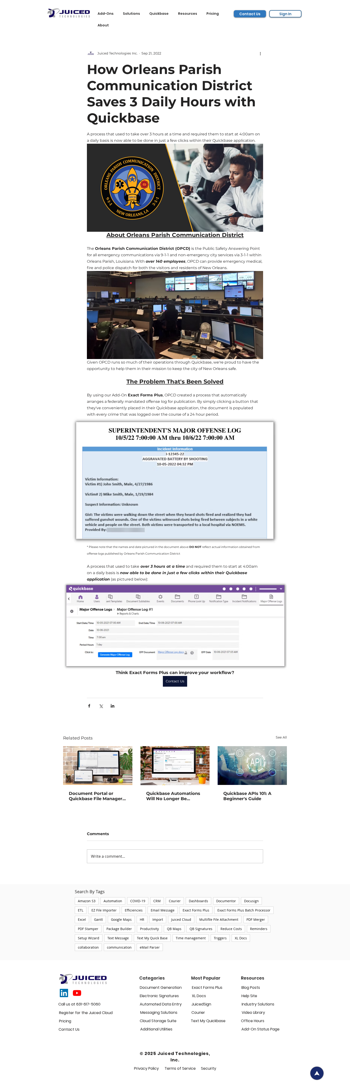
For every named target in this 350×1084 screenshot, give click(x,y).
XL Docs (241, 938)
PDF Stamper (88, 928)
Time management (191, 938)
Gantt (98, 919)
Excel (82, 919)
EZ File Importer (104, 910)
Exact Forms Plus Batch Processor (243, 910)
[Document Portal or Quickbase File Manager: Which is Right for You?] (97, 765)
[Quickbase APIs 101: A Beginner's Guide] (252, 765)
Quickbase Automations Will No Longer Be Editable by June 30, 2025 (174, 796)
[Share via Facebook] (89, 706)
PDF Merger (255, 919)
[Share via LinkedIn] (112, 706)
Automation (113, 901)
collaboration (88, 947)
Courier (175, 901)
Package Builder (119, 928)
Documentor (226, 901)
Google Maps (121, 919)
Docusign (251, 901)
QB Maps (174, 928)
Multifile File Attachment (218, 919)
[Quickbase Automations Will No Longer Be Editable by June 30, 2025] (175, 765)
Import (157, 919)
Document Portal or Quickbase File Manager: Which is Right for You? (96, 796)
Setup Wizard (88, 938)
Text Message (118, 938)
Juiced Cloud (181, 919)
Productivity (149, 928)
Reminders (258, 928)
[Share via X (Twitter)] (101, 706)
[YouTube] (77, 993)
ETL (80, 910)
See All (281, 737)
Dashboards (198, 901)
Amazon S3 (86, 901)
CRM (157, 901)
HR (142, 919)
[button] (107, 14)
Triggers (220, 938)
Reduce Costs (231, 928)
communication (119, 947)
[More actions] (260, 53)
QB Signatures (201, 928)
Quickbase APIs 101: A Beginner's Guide (247, 796)
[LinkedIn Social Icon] (64, 993)
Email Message (163, 910)
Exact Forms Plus (196, 910)
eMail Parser (150, 947)
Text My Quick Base (152, 938)
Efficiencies (134, 910)
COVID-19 (137, 901)
